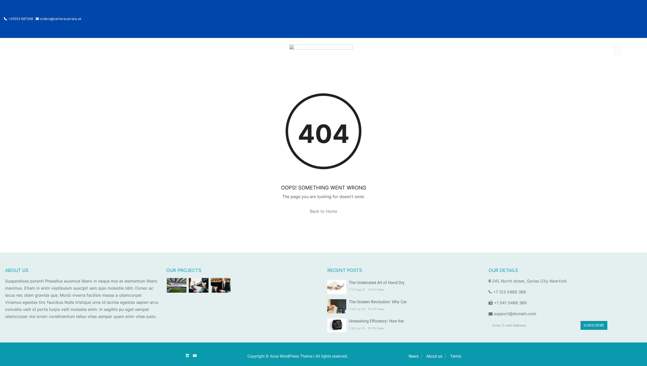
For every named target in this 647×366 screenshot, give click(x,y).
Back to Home (323, 211)
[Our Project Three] (220, 285)
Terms (455, 356)
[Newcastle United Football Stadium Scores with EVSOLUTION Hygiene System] (177, 285)
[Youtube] (641, 19)
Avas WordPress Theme (291, 356)
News (414, 356)
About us (434, 356)
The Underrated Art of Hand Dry (377, 282)
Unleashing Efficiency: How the (376, 321)
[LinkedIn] (634, 19)
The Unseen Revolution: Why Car (378, 301)
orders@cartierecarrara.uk (60, 18)
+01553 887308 (20, 18)
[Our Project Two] (199, 285)
